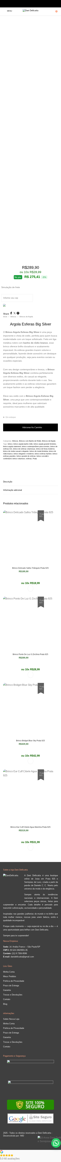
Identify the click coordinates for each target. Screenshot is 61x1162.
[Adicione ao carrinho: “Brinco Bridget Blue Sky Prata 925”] (30, 761)
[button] (30, 1155)
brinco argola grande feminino (45, 444)
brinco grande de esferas (26, 456)
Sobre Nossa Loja (11, 1019)
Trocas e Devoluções (12, 995)
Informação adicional (12, 490)
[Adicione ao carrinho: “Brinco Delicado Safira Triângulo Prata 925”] (30, 588)
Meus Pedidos (9, 976)
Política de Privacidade (13, 981)
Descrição (7, 482)
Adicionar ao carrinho (32, 427)
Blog (5, 1004)
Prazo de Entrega (11, 985)
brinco (10, 444)
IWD (21, 1136)
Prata (35, 459)
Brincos (13, 317)
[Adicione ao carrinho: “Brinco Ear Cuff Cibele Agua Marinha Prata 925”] (30, 847)
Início (5, 317)
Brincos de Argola (26, 317)
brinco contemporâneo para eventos (35, 446)
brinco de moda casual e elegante (16, 451)
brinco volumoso (19, 459)
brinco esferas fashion (43, 454)
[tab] (30, 482)
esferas (29, 459)
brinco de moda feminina (39, 451)
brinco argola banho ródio (23, 444)
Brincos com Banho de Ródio (30, 441)
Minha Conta (9, 972)
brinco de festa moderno (45, 449)
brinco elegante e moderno (24, 454)
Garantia (7, 990)
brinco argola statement (12, 446)
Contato (6, 999)
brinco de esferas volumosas (24, 449)
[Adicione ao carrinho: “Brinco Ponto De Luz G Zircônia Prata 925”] (30, 675)
